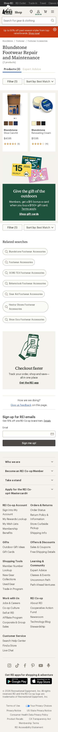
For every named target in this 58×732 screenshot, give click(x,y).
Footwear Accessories (37, 41)
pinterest (33, 665)
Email (5, 427)
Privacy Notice (14, 710)
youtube (41, 665)
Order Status (37, 509)
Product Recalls (15, 719)
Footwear (20, 41)
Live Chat (8, 650)
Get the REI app (29, 382)
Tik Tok (17, 665)
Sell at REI (8, 612)
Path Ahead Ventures (42, 584)
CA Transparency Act (40, 719)
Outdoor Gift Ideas (14, 546)
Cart (45, 11)
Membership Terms (29, 723)
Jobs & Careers (11, 602)
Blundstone (8, 41)
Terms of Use (13, 705)
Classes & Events (40, 574)
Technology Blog (40, 621)
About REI (36, 602)
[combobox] (29, 20)
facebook (25, 665)
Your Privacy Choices (41, 705)
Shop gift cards (29, 213)
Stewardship (37, 626)
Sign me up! (29, 442)
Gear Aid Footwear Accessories (26, 294)
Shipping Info (38, 532)
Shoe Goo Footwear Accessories (26, 319)
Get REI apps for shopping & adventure (29, 674)
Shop (18, 12)
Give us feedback (21, 404)
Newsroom (36, 616)
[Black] (16, 123)
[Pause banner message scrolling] (54, 29)
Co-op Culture (11, 607)
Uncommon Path (40, 579)
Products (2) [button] (12, 69)
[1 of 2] (14, 118)
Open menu (52, 11)
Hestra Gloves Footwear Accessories (22, 306)
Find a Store (10, 645)
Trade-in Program (13, 588)
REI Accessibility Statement (29, 727)
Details (47, 420)
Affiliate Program (12, 617)
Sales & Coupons (40, 546)
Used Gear (9, 584)
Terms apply (28, 208)
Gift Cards (8, 551)
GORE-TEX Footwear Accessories (26, 272)
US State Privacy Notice (39, 710)
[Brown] (6, 123)
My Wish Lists (10, 523)
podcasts (48, 665)
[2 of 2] (16, 118)
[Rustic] (11, 123)
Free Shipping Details (42, 551)
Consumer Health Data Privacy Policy (29, 714)
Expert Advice (32, 69)
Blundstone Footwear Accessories (27, 251)
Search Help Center (14, 640)
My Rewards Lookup (15, 518)
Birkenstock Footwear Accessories (27, 283)
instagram (9, 665)
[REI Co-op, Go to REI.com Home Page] (7, 11)
